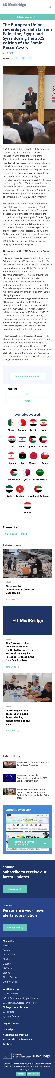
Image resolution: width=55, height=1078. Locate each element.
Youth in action (11, 989)
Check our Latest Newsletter (24, 843)
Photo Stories (10, 977)
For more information (25, 376)
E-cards (7, 963)
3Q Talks (7, 968)
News (6, 945)
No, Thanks (33, 1074)
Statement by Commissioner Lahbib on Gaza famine (20, 589)
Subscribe (13, 889)
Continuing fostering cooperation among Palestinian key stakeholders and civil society (18, 717)
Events (6, 950)
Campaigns (9, 1029)
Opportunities (11, 1023)
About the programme (15, 1034)
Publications (9, 954)
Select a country (25, 17)
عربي (27, 393)
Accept (21, 1074)
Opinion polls (10, 981)
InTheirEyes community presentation (20, 998)
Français (28, 400)
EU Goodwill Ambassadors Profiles (20, 1002)
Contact (7, 1043)
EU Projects (8, 1011)
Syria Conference (11, 1016)
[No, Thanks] (51, 1069)
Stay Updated (13, 927)
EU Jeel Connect (10, 993)
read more (11, 599)
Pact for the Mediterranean (18, 1039)
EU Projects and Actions (15, 1007)
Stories (6, 959)
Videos (6, 972)
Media (24, 533)
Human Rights (10, 533)
